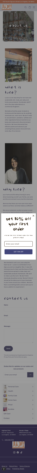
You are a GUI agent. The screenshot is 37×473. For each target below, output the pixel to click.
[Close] (33, 215)
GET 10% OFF (18, 252)
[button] (4, 469)
